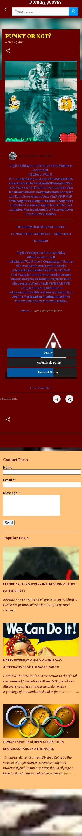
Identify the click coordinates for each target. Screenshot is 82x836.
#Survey (58, 210)
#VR (12, 201)
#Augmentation (44, 201)
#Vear (44, 196)
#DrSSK (22, 188)
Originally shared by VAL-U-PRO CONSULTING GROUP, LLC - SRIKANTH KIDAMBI (41, 234)
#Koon (30, 192)
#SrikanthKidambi (52, 266)
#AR (69, 196)
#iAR (53, 196)
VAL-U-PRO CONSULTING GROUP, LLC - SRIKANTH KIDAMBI (38, 156)
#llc (50, 179)
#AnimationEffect (37, 210)
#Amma (42, 192)
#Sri (31, 188)
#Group (41, 179)
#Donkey (35, 301)
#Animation (33, 297)
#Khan (61, 188)
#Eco (17, 196)
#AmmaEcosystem (49, 279)
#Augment (23, 201)
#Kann (19, 192)
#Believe (34, 174)
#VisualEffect (45, 205)
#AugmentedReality (24, 292)
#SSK (68, 183)
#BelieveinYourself (41, 257)
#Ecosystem (30, 196)
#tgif (13, 166)
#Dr (12, 188)
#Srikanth (61, 179)
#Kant (51, 188)
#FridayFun (27, 166)
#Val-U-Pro (31, 262)
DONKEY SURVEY (45, 2)
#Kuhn (55, 275)
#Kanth (40, 188)
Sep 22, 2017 (68, 158)
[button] (7, 51)
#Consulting (25, 179)
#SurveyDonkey (44, 214)
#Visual (29, 205)
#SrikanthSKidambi (49, 183)
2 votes (25, 311)
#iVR (61, 196)
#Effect (62, 205)
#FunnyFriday (47, 166)
